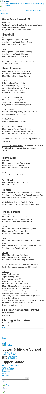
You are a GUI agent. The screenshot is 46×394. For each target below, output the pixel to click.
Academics (12, 3)
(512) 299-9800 (13, 356)
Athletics (36, 3)
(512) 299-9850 (13, 358)
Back (4, 327)
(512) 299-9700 (8, 369)
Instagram (6, 373)
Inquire (5, 338)
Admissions (4, 3)
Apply (4, 343)
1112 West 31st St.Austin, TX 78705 (9, 354)
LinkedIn (5, 376)
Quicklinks (4, 13)
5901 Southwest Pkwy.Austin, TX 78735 (10, 366)
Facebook (6, 371)
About (19, 3)
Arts (31, 3)
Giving (41, 3)
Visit (3, 340)
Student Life (25, 3)
